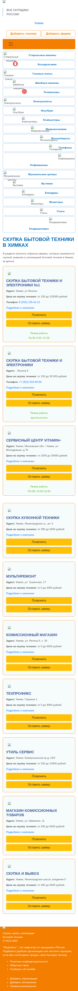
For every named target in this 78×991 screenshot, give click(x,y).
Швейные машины (47, 82)
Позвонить (39, 314)
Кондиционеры (39, 228)
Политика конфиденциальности (29, 961)
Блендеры (51, 192)
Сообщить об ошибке (22, 969)
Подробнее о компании (20, 307)
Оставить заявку (39, 323)
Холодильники (47, 64)
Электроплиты (42, 101)
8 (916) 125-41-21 (29, 302)
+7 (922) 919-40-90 (30, 381)
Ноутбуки (47, 110)
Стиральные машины (42, 55)
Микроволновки (56, 129)
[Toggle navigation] (11, 44)
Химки (39, 23)
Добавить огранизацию (23, 978)
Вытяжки (47, 183)
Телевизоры (51, 92)
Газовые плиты (42, 73)
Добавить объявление (23, 982)
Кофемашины (39, 165)
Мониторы (56, 202)
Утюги (61, 211)
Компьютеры (51, 119)
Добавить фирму (58, 33)
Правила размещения (23, 986)
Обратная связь (19, 965)
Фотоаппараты (60, 138)
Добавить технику (23, 33)
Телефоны (65, 147)
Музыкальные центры (42, 174)
